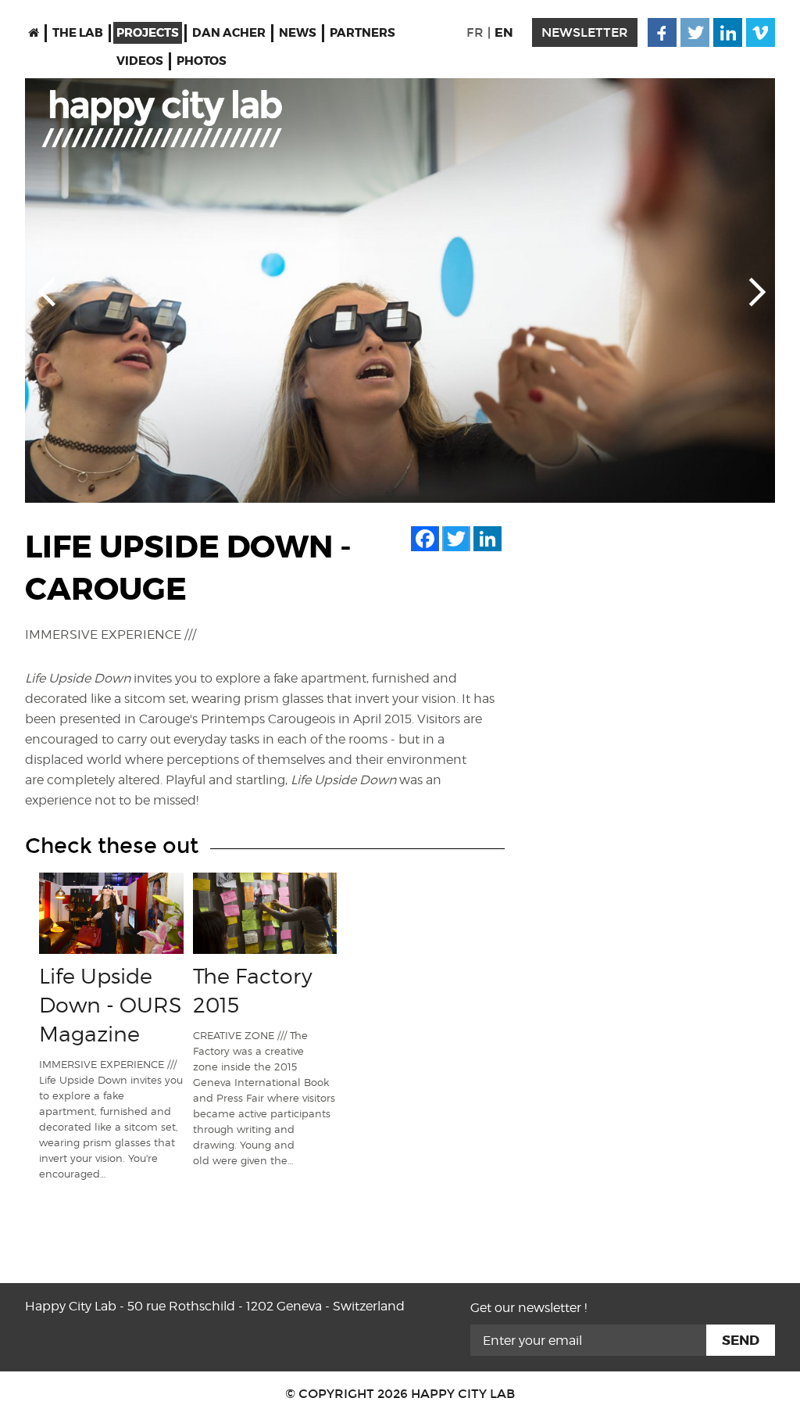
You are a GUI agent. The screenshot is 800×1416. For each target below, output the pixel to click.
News (297, 33)
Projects (147, 33)
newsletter (584, 32)
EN (504, 32)
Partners (362, 33)
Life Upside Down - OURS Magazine (110, 1004)
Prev (47, 291)
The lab (77, 33)
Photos (202, 61)
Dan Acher (229, 33)
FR (475, 32)
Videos (139, 61)
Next (753, 291)
